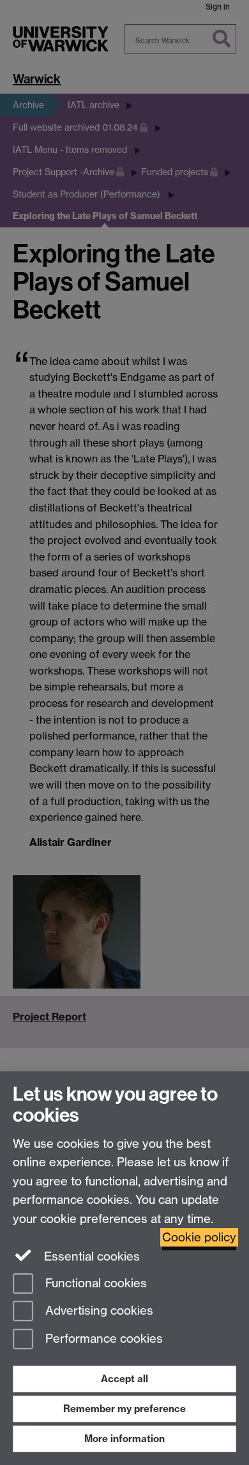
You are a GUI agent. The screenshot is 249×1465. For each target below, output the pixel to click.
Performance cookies (102, 1339)
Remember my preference (124, 1409)
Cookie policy (199, 1237)
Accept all (124, 1379)
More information (124, 1439)
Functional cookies (94, 1283)
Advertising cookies (97, 1311)
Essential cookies (90, 1256)
